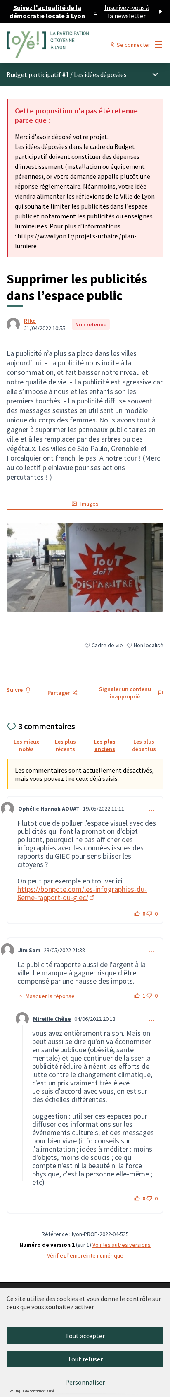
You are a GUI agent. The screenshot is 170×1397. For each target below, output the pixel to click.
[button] (46, 996)
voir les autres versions (121, 1244)
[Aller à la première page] (65, 44)
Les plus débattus (144, 745)
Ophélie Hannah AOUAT (49, 808)
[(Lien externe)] (85, 567)
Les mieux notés (26, 745)
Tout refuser (85, 1359)
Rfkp (30, 320)
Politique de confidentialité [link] (31, 1391)
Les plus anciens (105, 745)
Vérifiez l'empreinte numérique (85, 1255)
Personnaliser (85, 1382)
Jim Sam (29, 950)
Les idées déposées (100, 74)
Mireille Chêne (52, 1019)
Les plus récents (65, 745)
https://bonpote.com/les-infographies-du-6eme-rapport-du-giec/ (82, 893)
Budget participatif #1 (38, 74)
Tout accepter (85, 1336)
